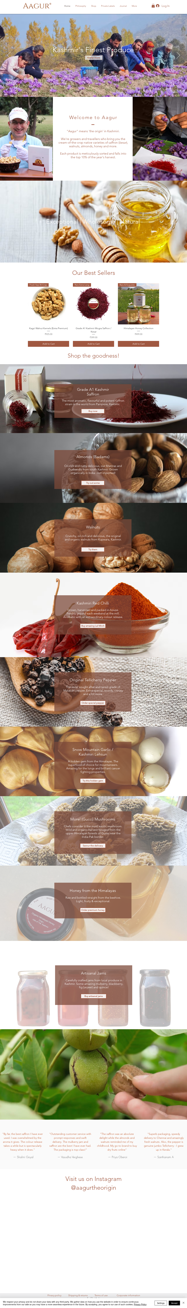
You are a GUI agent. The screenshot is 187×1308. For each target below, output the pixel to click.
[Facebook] (87, 1296)
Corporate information (128, 1293)
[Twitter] (95, 1296)
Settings (161, 1303)
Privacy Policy (140, 1304)
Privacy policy (54, 1293)
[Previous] (8, 55)
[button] (94, 6)
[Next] (178, 55)
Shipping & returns (78, 1293)
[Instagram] (91, 1296)
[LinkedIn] (99, 1296)
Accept (174, 1303)
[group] (93, 315)
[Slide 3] (89, 93)
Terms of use (101, 1293)
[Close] (183, 1303)
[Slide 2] (97, 93)
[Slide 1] (93, 94)
